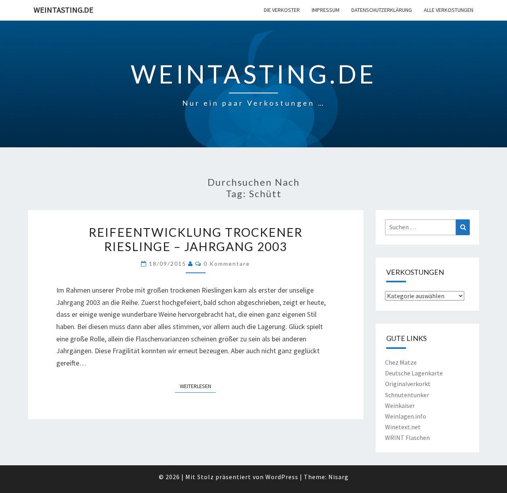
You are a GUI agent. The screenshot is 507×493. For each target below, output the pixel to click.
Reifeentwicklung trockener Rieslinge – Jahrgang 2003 (196, 239)
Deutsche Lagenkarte (414, 373)
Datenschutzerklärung (381, 9)
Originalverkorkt (408, 384)
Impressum (325, 9)
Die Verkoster (282, 9)
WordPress (281, 477)
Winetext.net (403, 427)
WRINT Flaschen (407, 438)
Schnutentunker (407, 395)
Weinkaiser (400, 405)
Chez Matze (401, 362)
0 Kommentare (227, 263)
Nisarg (338, 477)
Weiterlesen (198, 386)
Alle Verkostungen (448, 9)
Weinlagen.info (405, 416)
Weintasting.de (63, 10)
